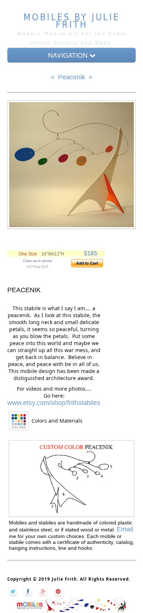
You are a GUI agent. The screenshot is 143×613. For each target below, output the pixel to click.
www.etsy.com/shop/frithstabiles (53, 402)
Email (125, 529)
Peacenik (71, 77)
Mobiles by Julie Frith (71, 21)
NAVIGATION (68, 55)
